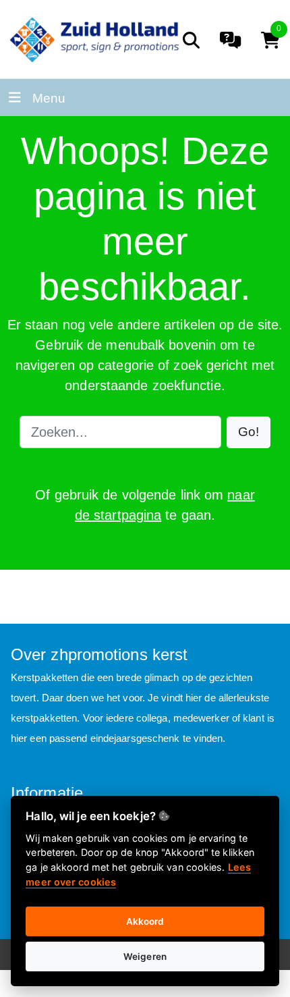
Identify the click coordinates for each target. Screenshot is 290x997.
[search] (191, 40)
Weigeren (145, 956)
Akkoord (145, 921)
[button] (248, 432)
